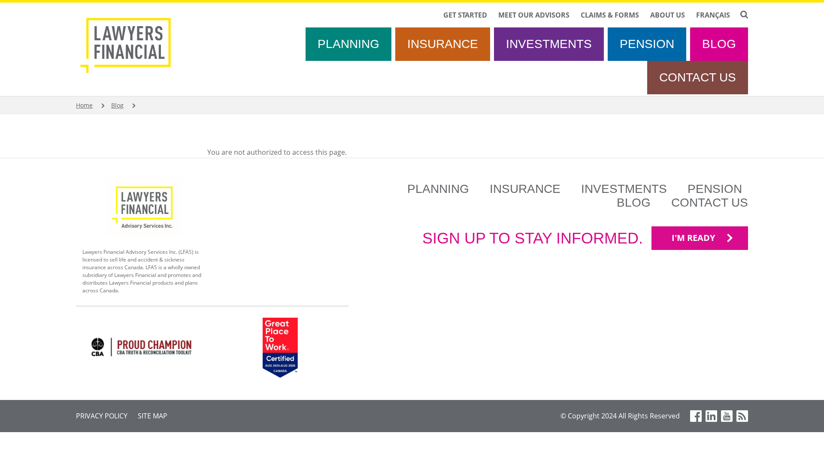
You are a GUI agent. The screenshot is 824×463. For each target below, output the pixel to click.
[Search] (744, 15)
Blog (719, 44)
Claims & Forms (610, 15)
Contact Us (697, 77)
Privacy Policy (101, 416)
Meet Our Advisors (534, 15)
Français (713, 15)
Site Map (152, 416)
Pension (647, 44)
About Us (667, 15)
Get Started (465, 15)
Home (84, 105)
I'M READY (693, 238)
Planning (348, 44)
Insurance (442, 44)
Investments (549, 44)
